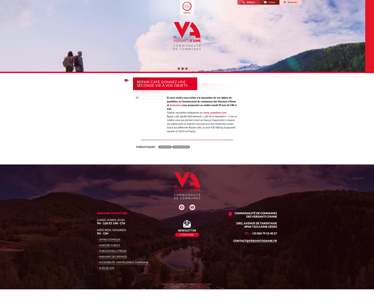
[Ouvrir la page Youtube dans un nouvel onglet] (192, 207)
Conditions (205, 286)
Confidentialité (194, 286)
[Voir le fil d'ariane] (126, 80)
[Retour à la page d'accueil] (187, 52)
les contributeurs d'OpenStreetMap (197, 288)
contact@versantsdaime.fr (255, 241)
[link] (175, 105)
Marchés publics (109, 245)
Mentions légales (168, 284)
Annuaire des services (113, 257)
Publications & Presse (113, 251)
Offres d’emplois (109, 239)
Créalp (200, 284)
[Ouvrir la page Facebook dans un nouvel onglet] (182, 207)
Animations (165, 147)
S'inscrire (187, 235)
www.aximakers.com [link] (214, 112)
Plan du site (106, 268)
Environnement (181, 147)
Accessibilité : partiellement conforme (123, 262)
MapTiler (179, 288)
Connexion (208, 284)
